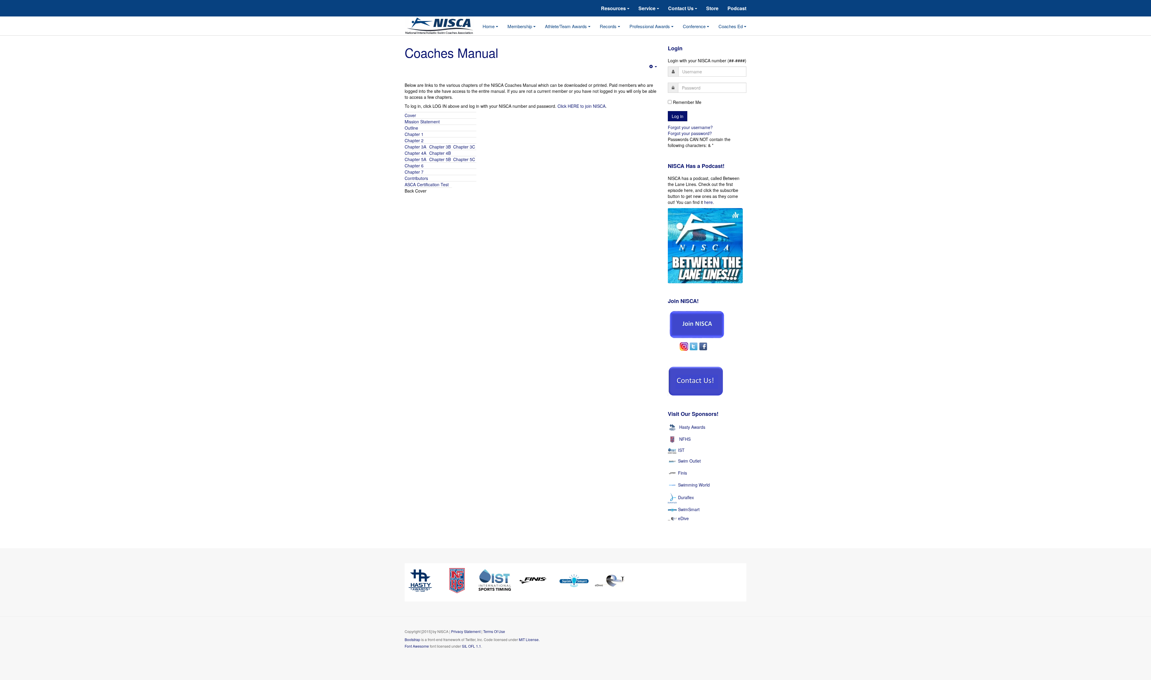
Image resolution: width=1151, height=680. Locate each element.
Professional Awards (650, 26)
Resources (614, 8)
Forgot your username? (690, 127)
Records (609, 26)
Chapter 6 (414, 166)
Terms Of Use (494, 631)
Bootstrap (412, 639)
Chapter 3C (464, 147)
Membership (520, 26)
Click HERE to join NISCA (581, 106)
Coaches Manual (451, 52)
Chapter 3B (440, 147)
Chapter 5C (463, 159)
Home (489, 26)
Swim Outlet (689, 461)
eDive (683, 518)
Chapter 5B (440, 159)
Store (712, 8)
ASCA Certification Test (427, 184)
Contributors (416, 178)
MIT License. (529, 639)
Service (647, 8)
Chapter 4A (416, 153)
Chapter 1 (414, 134)
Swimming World (694, 484)
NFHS (685, 439)
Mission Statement (422, 122)
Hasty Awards (692, 427)
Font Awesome (417, 646)
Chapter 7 (414, 172)
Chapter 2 (414, 140)
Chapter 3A (416, 147)
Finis (682, 472)
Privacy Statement (465, 631)
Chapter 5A (416, 159)
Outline (411, 128)
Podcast (736, 8)
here (708, 202)
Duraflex (686, 497)
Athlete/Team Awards (566, 26)
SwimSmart (688, 509)
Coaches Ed (731, 26)
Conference (695, 26)
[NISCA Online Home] (444, 26)
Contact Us (681, 8)
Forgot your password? (690, 133)
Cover (411, 115)
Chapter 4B (440, 153)
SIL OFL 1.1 (471, 646)
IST (681, 450)
